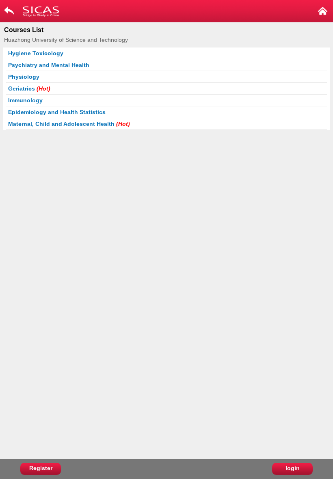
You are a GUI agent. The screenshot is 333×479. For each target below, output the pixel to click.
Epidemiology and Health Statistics (57, 112)
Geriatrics (29, 88)
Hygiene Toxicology (35, 53)
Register (40, 468)
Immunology (25, 100)
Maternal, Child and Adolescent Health (69, 124)
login (292, 468)
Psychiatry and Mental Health (48, 65)
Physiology (23, 76)
